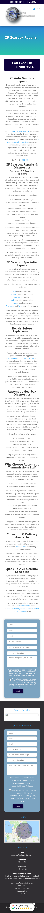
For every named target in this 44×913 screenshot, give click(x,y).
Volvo (20, 306)
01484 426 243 (22, 869)
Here (17, 684)
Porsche (16, 303)
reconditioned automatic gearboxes (21, 358)
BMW (14, 291)
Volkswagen (10, 306)
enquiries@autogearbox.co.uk (18, 608)
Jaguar (13, 294)
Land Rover (18, 297)
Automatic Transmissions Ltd (18, 131)
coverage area (21, 547)
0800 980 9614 (22, 67)
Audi (12, 300)
